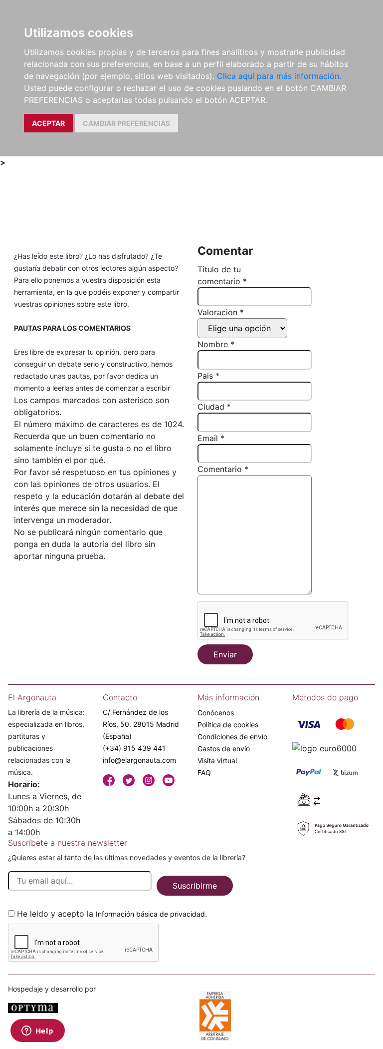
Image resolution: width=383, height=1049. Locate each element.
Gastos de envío (223, 748)
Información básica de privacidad (150, 914)
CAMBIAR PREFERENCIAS (126, 123)
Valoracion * (220, 312)
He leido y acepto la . (112, 914)
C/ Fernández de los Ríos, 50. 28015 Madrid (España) (141, 724)
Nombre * (215, 344)
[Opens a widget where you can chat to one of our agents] (37, 1031)
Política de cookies (227, 724)
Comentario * (222, 469)
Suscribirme (195, 886)
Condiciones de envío (232, 736)
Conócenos (215, 712)
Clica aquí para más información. (279, 76)
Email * (210, 438)
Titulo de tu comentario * (222, 275)
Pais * (208, 376)
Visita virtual (217, 760)
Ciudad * (214, 407)
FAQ (204, 772)
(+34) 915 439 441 (134, 748)
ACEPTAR (48, 123)
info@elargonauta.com (139, 760)
